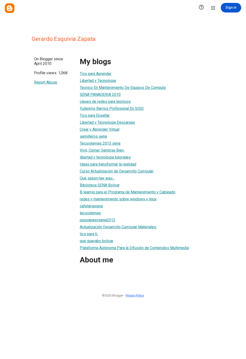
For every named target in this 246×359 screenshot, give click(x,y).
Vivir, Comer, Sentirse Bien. (102, 150)
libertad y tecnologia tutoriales (105, 157)
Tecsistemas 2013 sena (100, 143)
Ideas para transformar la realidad (108, 164)
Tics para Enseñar (95, 115)
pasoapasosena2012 (97, 220)
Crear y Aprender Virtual (99, 129)
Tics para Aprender (95, 73)
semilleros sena (93, 136)
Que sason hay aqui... (97, 178)
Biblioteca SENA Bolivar (100, 185)
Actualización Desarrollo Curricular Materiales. (118, 227)
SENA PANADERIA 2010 (100, 94)
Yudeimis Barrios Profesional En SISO (112, 108)
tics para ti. (89, 234)
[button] (201, 7)
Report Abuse (45, 82)
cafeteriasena (91, 206)
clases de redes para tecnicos (105, 101)
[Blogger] (9, 8)
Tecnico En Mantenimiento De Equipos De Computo (123, 87)
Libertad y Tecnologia (98, 80)
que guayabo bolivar (96, 241)
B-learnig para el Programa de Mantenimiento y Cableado (127, 192)
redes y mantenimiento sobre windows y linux (118, 199)
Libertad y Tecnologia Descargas (107, 122)
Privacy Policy (135, 295)
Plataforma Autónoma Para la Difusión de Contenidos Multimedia (134, 248)
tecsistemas (90, 213)
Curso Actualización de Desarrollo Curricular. (117, 171)
